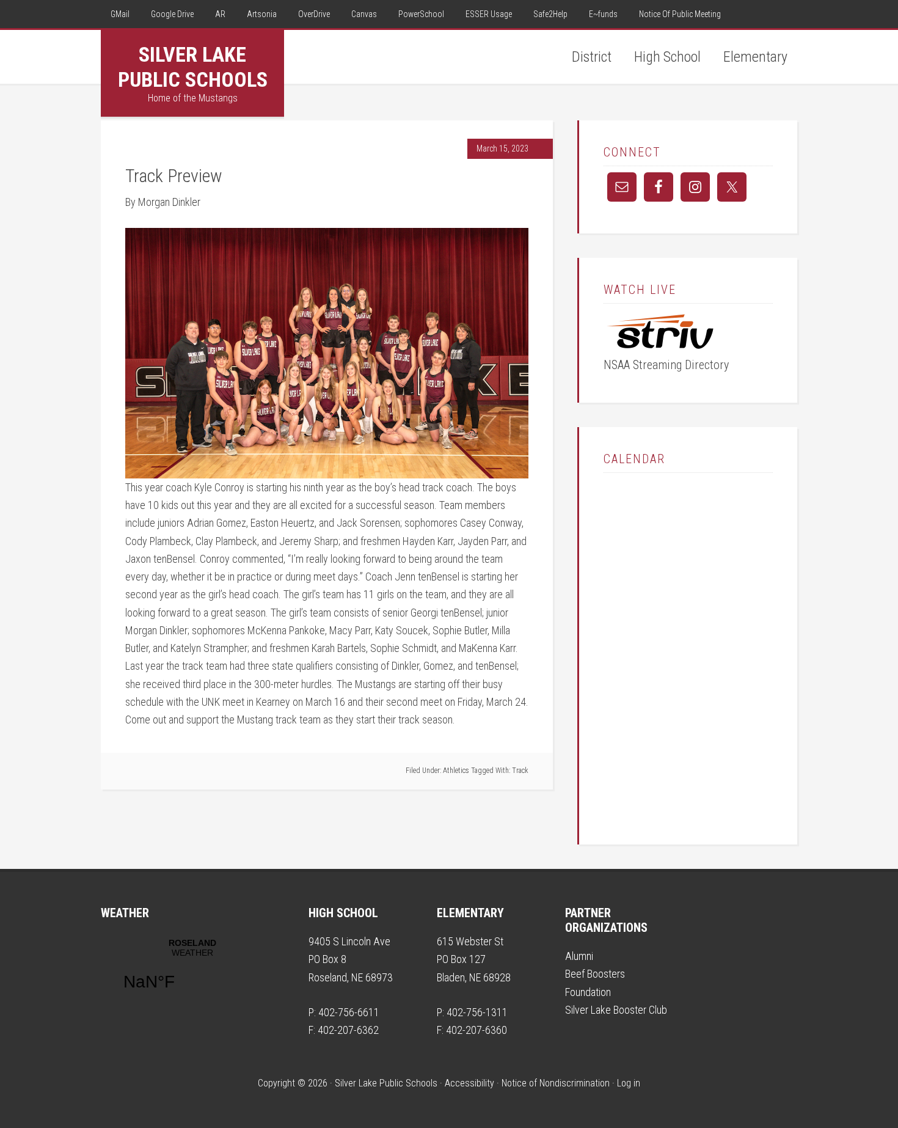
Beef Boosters (595, 973)
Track (520, 770)
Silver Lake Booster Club (616, 1009)
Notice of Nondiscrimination (556, 1083)
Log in (628, 1083)
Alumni (579, 956)
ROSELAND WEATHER (192, 972)
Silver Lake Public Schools (193, 67)
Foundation (588, 992)
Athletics (456, 770)
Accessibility (469, 1083)
